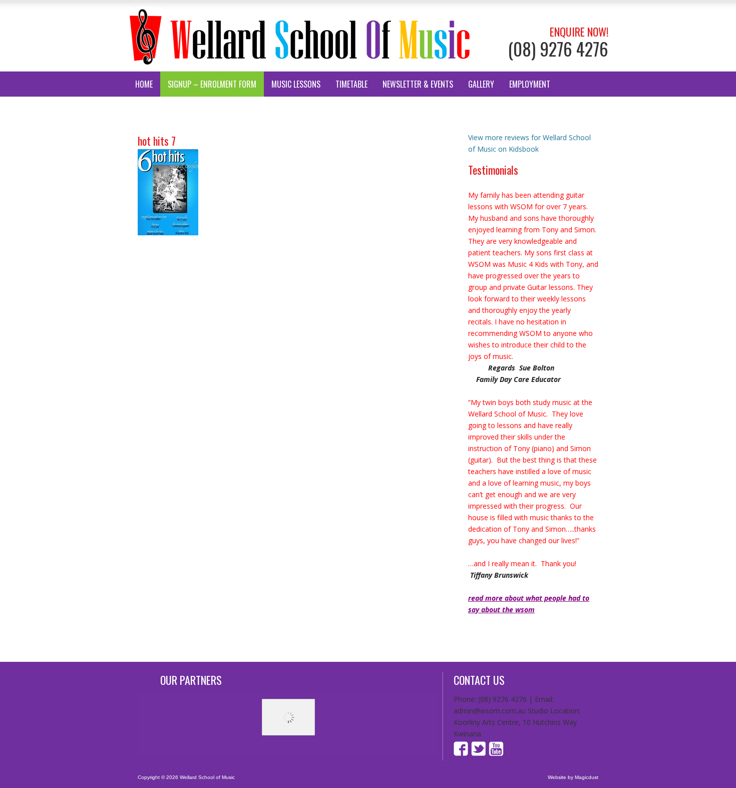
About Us (205, 109)
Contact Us (154, 109)
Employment (529, 84)
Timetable (351, 84)
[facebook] (462, 753)
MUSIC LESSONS (295, 84)
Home (144, 84)
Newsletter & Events (418, 84)
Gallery (481, 84)
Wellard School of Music (300, 36)
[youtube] (495, 753)
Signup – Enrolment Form (212, 84)
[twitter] (478, 753)
